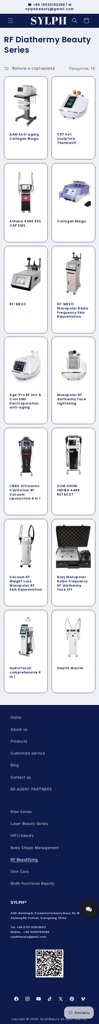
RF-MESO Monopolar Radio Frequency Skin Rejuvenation (72, 310)
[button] (10, 20)
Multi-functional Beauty (32, 883)
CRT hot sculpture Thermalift (67, 138)
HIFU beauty (22, 835)
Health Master (70, 668)
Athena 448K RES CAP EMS (25, 223)
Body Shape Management (35, 847)
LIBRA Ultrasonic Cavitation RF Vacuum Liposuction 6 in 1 (25, 492)
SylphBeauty (50, 1019)
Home (16, 717)
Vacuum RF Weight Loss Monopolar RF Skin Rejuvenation (26, 583)
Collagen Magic (71, 221)
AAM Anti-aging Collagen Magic (24, 136)
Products (19, 741)
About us (19, 729)
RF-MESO (18, 304)
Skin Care (20, 871)
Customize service (28, 753)
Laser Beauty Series (29, 823)
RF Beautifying (24, 859)
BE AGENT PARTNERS (31, 789)
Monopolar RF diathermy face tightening (71, 399)
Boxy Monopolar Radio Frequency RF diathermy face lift (72, 583)
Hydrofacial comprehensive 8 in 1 (25, 672)
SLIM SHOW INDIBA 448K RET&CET (68, 490)
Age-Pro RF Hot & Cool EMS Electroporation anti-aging (25, 401)
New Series (21, 811)
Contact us (21, 777)
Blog (15, 765)
